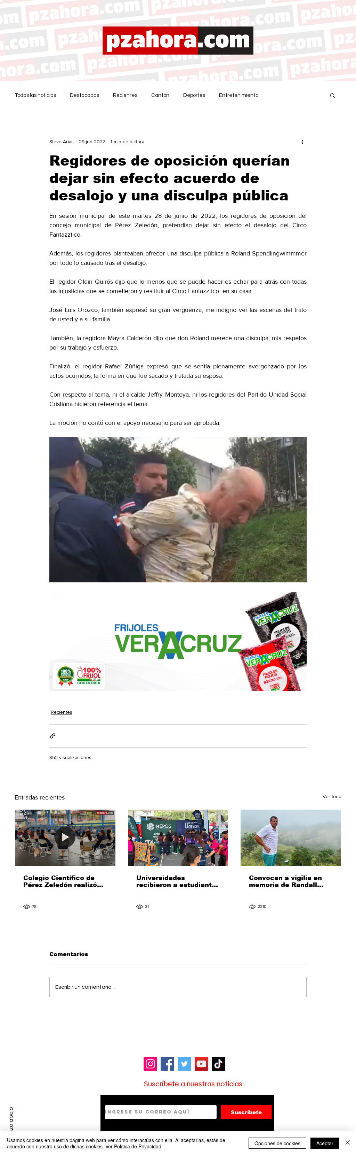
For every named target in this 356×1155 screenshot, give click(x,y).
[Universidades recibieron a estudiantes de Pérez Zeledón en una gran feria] (178, 838)
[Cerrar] (347, 1143)
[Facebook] (167, 1064)
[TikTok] (218, 1064)
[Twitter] (184, 1064)
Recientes (125, 95)
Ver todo (332, 796)
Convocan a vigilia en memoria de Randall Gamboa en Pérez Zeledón (285, 881)
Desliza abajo (11, 1124)
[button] (332, 95)
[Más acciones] (302, 141)
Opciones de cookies (277, 1143)
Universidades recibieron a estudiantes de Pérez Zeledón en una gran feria (178, 881)
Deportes (194, 95)
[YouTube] (201, 1064)
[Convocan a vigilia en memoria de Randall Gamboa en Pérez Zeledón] (291, 838)
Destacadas (84, 95)
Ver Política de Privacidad (133, 1146)
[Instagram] (150, 1064)
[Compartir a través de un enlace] (52, 736)
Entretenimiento (238, 95)
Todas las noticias (35, 95)
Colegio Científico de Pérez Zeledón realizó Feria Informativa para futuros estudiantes (61, 881)
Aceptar (324, 1143)
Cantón (160, 95)
